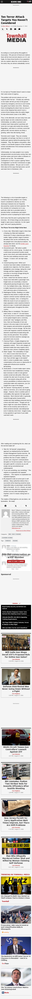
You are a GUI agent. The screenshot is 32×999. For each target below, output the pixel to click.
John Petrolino (16, 827)
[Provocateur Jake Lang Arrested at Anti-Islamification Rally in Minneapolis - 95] (16, 915)
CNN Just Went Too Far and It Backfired (14, 627)
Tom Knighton (16, 693)
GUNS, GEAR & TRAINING (15, 534)
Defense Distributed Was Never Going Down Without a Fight (16, 688)
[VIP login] (29, 1)
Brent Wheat (6, 26)
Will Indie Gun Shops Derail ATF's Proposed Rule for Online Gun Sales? (16, 654)
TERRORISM (7, 540)
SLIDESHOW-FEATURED (7, 537)
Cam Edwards (16, 659)
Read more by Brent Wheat (23, 530)
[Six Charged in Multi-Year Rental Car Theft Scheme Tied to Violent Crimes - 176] (16, 885)
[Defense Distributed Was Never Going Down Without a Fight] (16, 676)
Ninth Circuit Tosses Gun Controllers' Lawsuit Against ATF (16, 749)
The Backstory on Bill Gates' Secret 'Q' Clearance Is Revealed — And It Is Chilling (16, 958)
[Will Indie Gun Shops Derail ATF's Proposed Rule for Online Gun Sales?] (16, 642)
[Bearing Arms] (16, 1)
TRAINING (15, 540)
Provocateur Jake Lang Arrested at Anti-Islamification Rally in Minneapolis (14, 927)
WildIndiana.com (16, 528)
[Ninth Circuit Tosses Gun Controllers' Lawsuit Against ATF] (16, 737)
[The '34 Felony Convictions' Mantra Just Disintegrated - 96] (16, 977)
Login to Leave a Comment (16, 561)
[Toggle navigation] (2, 1)
